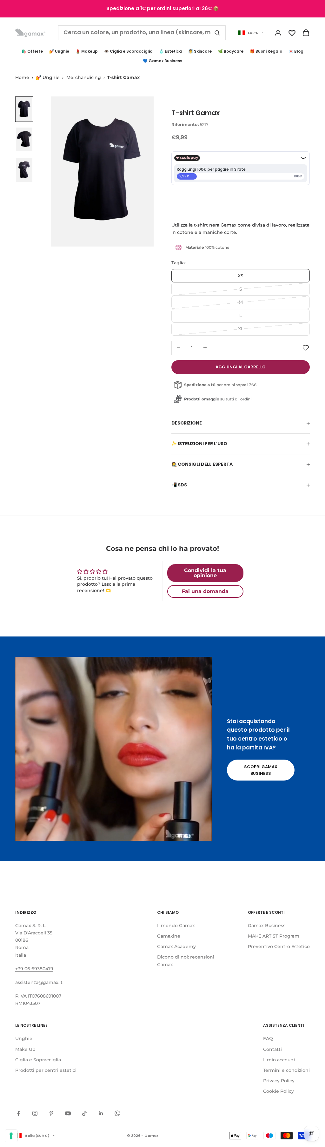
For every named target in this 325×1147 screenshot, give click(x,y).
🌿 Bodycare (230, 51)
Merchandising (83, 77)
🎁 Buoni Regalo (266, 51)
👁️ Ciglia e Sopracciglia (128, 51)
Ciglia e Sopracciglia (38, 1060)
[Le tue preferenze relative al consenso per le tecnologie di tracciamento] (11, 1136)
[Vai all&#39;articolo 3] (24, 169)
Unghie (23, 1038)
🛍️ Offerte (32, 51)
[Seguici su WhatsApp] (117, 1113)
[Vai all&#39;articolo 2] (24, 139)
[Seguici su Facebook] (18, 1113)
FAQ (268, 1038)
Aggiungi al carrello (241, 367)
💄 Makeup (87, 51)
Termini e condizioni (286, 1070)
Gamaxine (168, 936)
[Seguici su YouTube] (68, 1113)
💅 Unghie (59, 51)
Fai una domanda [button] (205, 591)
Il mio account (279, 1060)
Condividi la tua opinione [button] (205, 572)
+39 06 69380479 (34, 969)
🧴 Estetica (170, 51)
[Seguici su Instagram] (35, 1113)
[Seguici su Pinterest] (51, 1113)
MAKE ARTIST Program (273, 936)
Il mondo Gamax (176, 925)
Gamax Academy (176, 946)
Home (22, 77)
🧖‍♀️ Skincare (200, 51)
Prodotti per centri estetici (45, 1070)
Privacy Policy (279, 1081)
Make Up (25, 1049)
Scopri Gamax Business (260, 770)
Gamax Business (266, 925)
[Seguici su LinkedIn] (101, 1113)
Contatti (272, 1049)
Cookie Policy (278, 1091)
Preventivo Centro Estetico (279, 946)
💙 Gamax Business (162, 60)
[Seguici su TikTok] (84, 1113)
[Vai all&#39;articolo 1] (24, 109)
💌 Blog (296, 51)
